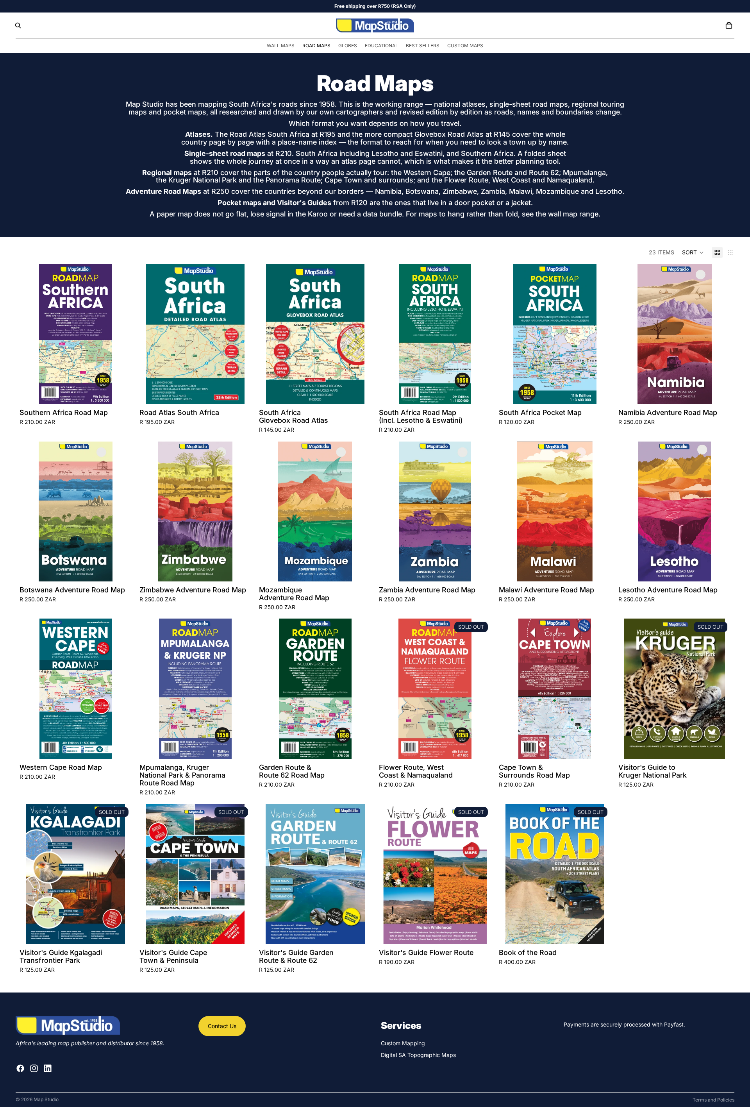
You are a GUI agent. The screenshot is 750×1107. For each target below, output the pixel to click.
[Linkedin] (47, 1068)
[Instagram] (34, 1068)
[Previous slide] (31, 334)
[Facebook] (20, 1068)
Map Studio (46, 1099)
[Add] (119, 392)
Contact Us (222, 1026)
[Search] (18, 25)
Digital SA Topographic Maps (418, 1054)
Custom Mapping (403, 1043)
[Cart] (729, 25)
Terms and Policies (713, 1100)
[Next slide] (120, 334)
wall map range (573, 214)
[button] (693, 252)
